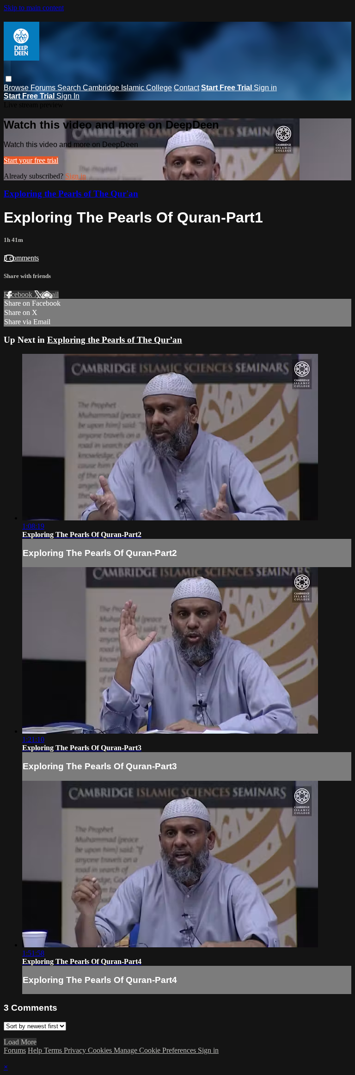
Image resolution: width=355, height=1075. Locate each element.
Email (50, 294)
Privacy (76, 1050)
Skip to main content (34, 8)
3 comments (21, 258)
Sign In (68, 96)
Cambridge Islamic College (127, 88)
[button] (9, 79)
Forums (44, 88)
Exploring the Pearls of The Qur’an (114, 340)
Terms (54, 1050)
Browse (17, 88)
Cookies (101, 1050)
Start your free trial (31, 160)
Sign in (265, 88)
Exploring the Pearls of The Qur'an (71, 193)
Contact (186, 88)
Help (36, 1050)
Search (70, 88)
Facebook (19, 294)
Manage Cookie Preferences (156, 1050)
